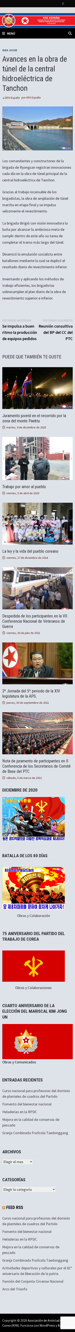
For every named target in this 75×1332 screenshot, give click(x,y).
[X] (68, 3)
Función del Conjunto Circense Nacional (32, 1281)
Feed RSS (14, 1207)
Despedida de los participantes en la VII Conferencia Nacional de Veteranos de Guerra (34, 621)
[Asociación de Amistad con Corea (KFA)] (37, 20)
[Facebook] (63, 3)
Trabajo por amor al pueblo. (24, 486)
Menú (11, 33)
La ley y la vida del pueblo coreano (30, 551)
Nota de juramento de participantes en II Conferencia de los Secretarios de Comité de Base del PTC (36, 766)
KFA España (33, 97)
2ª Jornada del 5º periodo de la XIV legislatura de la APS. (31, 693)
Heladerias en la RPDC (19, 1111)
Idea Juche (9, 50)
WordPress (47, 1325)
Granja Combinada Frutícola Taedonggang (35, 1132)
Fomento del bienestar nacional (26, 1104)
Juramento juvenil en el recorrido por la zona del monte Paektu (34, 418)
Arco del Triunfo (14, 1289)
